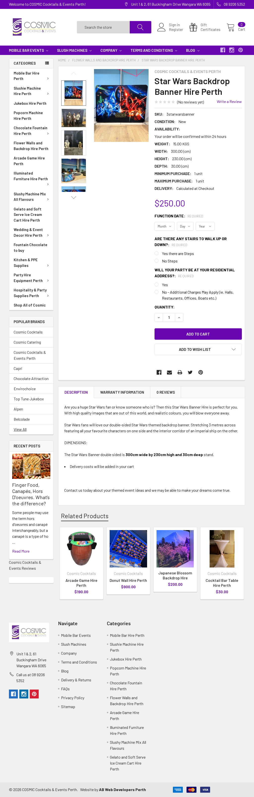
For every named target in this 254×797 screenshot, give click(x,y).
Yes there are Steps (178, 253)
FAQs (65, 688)
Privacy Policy (72, 697)
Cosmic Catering (27, 342)
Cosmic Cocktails (28, 332)
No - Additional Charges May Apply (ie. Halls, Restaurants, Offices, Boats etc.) (198, 295)
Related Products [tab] (84, 515)
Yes (165, 284)
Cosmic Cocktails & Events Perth (30, 355)
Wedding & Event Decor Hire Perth (28, 232)
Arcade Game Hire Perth (29, 161)
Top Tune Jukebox (29, 398)
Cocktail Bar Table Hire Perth (222, 583)
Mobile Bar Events (27, 50)
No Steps (170, 260)
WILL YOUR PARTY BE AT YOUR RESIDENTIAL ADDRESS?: (195, 272)
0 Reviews (166, 392)
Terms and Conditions (152, 50)
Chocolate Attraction (31, 378)
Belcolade (22, 419)
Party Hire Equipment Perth (28, 278)
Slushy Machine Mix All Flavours (30, 197)
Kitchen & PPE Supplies (26, 262)
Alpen (18, 409)
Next (73, 197)
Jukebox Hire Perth (30, 103)
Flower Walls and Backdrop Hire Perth (31, 146)
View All (20, 429)
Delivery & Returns (76, 679)
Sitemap (68, 706)
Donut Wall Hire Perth (128, 580)
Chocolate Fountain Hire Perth (30, 131)
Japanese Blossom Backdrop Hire (175, 575)
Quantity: (165, 307)
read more (21, 551)
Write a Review (229, 101)
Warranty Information (122, 392)
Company (109, 50)
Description (76, 392)
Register (176, 29)
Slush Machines (72, 50)
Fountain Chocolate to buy (30, 247)
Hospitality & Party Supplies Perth (30, 293)
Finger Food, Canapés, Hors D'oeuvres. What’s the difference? (31, 494)
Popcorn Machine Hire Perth (28, 115)
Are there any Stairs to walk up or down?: (191, 241)
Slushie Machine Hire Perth (27, 91)
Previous (73, 73)
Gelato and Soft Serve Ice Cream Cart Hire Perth (28, 214)
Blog (191, 50)
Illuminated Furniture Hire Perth (31, 176)
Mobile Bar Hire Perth (26, 76)
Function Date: (179, 215)
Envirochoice (25, 388)
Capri (18, 368)
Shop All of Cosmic (30, 305)
